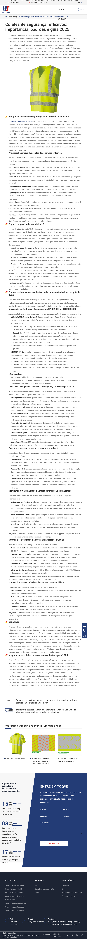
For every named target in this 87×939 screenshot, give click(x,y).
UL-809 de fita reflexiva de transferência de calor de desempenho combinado (41, 761)
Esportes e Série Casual (14, 893)
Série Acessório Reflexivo (14, 911)
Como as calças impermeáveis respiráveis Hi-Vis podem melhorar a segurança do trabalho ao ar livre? (47, 701)
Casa (10, 17)
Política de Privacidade (56, 935)
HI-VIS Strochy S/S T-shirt (15, 758)
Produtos (10, 880)
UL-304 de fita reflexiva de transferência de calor (67, 759)
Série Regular (10, 900)
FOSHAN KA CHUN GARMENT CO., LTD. (17, 935)
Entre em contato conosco (72, 893)
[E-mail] (84, 625)
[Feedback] (84, 635)
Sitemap (46, 934)
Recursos (39, 880)
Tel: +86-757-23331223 (14, 921)
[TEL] (84, 630)
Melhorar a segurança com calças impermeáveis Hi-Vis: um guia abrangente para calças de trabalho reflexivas (46, 711)
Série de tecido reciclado (14, 885)
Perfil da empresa (68, 896)
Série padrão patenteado (14, 907)
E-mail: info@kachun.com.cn (36, 920)
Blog (63, 889)
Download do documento (44, 889)
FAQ (36, 885)
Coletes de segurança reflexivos (20, 122)
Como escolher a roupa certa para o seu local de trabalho (11, 811)
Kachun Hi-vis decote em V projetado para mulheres (11, 860)
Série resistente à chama (14, 896)
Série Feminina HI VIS (13, 889)
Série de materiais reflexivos (16, 903)
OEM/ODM (66, 885)
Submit (54, 843)
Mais (17, 803)
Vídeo (37, 893)
